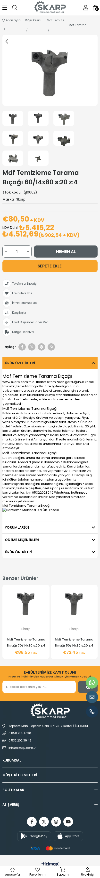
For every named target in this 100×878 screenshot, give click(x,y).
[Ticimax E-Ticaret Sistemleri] (50, 864)
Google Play (38, 836)
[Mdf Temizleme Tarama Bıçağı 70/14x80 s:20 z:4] (26, 602)
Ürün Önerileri (18, 552)
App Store (72, 836)
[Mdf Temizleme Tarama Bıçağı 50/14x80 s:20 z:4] (74, 602)
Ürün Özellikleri (20, 362)
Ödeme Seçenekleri (22, 539)
